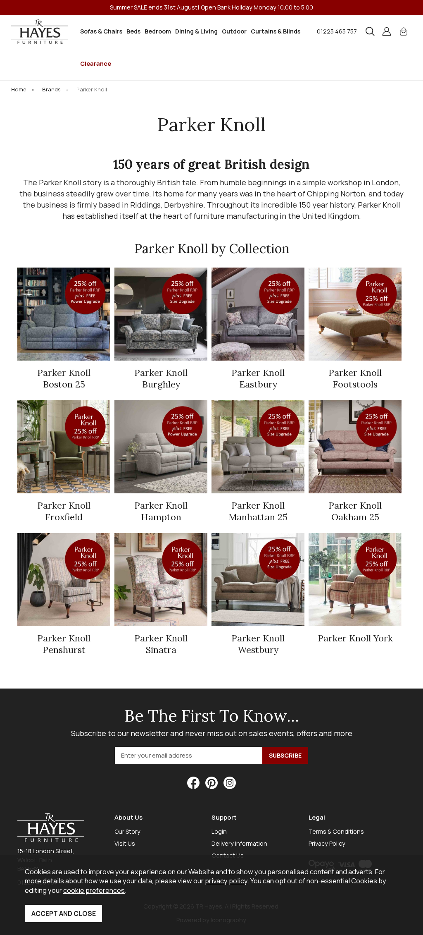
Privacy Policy (327, 843)
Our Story (127, 831)
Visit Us (124, 843)
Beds (133, 31)
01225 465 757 (337, 31)
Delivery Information (239, 843)
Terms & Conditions (336, 831)
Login (219, 831)
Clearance (95, 63)
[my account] (386, 31)
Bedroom (158, 31)
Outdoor (234, 31)
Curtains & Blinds (275, 31)
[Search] (370, 31)
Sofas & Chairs (101, 31)
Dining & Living (196, 31)
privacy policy (226, 880)
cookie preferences (94, 890)
